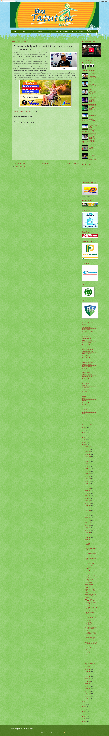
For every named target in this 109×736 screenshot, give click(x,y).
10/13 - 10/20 (88, 473)
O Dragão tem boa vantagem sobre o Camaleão (89, 651)
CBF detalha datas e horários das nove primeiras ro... (89, 581)
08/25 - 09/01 (88, 491)
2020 (85, 442)
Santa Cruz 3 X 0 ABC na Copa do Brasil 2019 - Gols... (90, 591)
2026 (85, 427)
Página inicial (45, 163)
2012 (85, 716)
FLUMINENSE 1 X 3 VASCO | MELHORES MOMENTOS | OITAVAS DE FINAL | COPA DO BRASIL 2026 (89, 139)
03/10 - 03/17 (88, 676)
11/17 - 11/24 (88, 461)
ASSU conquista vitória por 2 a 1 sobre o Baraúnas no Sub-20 (92, 92)
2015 (85, 709)
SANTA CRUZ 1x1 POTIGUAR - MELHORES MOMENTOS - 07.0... (90, 623)
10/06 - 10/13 (88, 476)
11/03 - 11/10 (88, 466)
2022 (85, 437)
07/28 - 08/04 (88, 500)
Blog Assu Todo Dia (86, 327)
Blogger (66, 733)
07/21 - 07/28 (88, 503)
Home (16, 31)
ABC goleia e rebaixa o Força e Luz (90, 646)
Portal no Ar (85, 409)
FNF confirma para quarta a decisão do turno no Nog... (91, 629)
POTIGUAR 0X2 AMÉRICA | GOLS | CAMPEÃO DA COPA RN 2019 (90, 601)
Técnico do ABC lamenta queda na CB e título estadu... (90, 567)
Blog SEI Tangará (86, 381)
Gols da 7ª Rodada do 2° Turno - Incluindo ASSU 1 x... (91, 617)
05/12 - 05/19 (88, 527)
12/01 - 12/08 (88, 456)
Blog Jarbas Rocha (86, 372)
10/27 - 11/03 (88, 469)
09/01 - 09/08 (88, 488)
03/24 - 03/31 (88, 671)
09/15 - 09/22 (88, 483)
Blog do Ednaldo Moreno (87, 349)
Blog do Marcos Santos (87, 360)
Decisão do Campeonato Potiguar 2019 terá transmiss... (90, 543)
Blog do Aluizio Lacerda (87, 345)
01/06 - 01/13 (88, 698)
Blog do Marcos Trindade (87, 362)
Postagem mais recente (19, 163)
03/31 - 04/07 (88, 669)
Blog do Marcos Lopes (87, 358)
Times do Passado (36, 31)
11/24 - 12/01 (88, 459)
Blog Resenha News (86, 379)
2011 (85, 719)
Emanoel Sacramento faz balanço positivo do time (91, 576)
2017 (85, 704)
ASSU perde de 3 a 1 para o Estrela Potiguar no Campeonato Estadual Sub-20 (93, 156)
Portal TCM (84, 411)
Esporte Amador (85, 389)
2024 (85, 432)
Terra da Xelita (85, 415)
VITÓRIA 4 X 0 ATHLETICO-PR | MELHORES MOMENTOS (93, 100)
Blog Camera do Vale (86, 338)
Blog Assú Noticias (86, 336)
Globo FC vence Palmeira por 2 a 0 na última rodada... (90, 639)
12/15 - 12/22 (88, 451)
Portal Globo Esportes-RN (88, 407)
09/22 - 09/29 (88, 481)
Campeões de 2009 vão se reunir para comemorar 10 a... (90, 558)
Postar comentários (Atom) (22, 166)
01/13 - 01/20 (88, 696)
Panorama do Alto (86, 402)
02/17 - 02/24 (88, 684)
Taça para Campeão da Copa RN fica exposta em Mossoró (91, 612)
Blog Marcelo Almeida (87, 374)
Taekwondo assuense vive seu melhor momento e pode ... (90, 548)
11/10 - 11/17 (88, 464)
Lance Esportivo (85, 396)
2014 (85, 711)
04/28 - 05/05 (88, 532)
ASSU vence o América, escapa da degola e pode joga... (90, 633)
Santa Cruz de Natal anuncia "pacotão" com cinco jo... (90, 586)
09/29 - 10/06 (88, 478)
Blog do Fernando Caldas (87, 351)
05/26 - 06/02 (88, 522)
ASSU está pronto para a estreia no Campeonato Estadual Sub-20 (93, 83)
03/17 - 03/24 (88, 674)
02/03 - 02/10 (88, 688)
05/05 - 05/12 (88, 530)
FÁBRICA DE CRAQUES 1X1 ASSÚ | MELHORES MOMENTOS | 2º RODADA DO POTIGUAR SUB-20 (89, 118)
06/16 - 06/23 (88, 515)
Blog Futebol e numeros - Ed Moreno (88, 369)
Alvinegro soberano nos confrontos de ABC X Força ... (90, 656)
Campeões (24, 31)
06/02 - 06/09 (88, 520)
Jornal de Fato (85, 394)
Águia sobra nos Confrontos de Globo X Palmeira (91, 660)
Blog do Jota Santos (86, 353)
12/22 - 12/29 (88, 449)
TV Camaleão (85, 420)
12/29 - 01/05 (88, 447)
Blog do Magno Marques (87, 355)
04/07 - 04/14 (88, 540)
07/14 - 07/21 (88, 505)
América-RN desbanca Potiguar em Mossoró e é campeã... (91, 607)
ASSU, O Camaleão (62, 31)
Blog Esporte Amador (87, 366)
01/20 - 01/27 (88, 693)
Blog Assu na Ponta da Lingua (88, 334)
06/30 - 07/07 (88, 510)
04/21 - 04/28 (88, 535)
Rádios (83, 413)
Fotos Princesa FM (77, 31)
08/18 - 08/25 (88, 493)
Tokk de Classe (85, 418)
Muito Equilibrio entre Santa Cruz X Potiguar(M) (90, 665)
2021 (85, 440)
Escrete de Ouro (85, 387)
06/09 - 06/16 (88, 518)
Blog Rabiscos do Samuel (87, 376)
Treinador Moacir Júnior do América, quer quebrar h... (91, 572)
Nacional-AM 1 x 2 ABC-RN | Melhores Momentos (93, 148)
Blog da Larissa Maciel (87, 340)
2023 (85, 435)
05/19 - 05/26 (88, 525)
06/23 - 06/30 (88, 513)
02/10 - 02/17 (88, 686)
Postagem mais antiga (72, 163)
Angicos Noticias (86, 329)
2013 (85, 714)
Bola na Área (85, 385)
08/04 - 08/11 (88, 498)
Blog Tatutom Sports (86, 383)
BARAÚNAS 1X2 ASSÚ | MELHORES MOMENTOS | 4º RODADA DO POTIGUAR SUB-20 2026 (89, 128)
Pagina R (84, 400)
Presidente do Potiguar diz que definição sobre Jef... (91, 562)
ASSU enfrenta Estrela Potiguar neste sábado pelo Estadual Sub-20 (92, 75)
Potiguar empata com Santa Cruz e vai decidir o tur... (91, 643)
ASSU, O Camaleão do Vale (88, 331)
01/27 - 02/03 (88, 691)
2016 (85, 706)
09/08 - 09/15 (88, 486)
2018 (85, 701)
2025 (85, 430)
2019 (85, 444)
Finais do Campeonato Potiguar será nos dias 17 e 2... (91, 553)
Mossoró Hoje (85, 398)
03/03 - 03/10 (88, 679)
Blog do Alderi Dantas (87, 342)
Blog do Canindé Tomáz (87, 347)
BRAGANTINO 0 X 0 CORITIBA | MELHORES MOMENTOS (93, 108)
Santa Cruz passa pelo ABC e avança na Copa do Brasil (91, 596)
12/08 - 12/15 (88, 454)
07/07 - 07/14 (88, 508)
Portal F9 (84, 405)
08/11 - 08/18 (88, 496)
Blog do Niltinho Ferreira (87, 364)
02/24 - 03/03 (88, 681)
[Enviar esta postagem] (36, 111)
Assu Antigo (49, 31)
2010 (85, 721)
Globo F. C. (84, 392)
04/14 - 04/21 (88, 537)
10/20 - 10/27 (88, 471)
